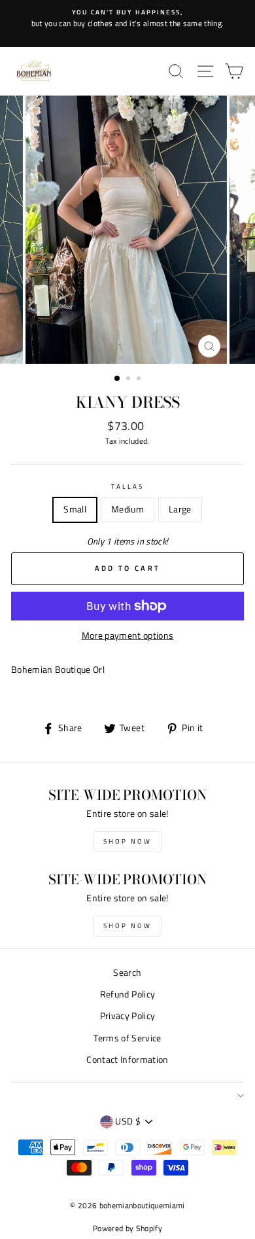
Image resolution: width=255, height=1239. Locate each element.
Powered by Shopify (127, 1228)
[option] (127, 18)
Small (74, 509)
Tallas (127, 486)
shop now (127, 841)
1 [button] (117, 379)
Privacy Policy (128, 1015)
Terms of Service (127, 1038)
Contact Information (127, 1059)
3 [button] (140, 379)
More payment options (128, 635)
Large (180, 509)
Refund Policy (127, 994)
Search (127, 972)
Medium (127, 509)
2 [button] (129, 379)
